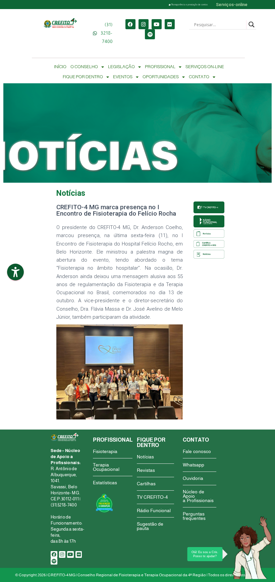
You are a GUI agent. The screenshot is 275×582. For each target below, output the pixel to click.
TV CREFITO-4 (152, 497)
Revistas (146, 470)
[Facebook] (130, 24)
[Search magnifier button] (251, 24)
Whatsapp (193, 464)
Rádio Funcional (154, 510)
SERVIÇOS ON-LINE (204, 66)
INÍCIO (60, 66)
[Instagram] (144, 24)
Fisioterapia (105, 451)
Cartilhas (146, 483)
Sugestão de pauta (150, 526)
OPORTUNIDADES (161, 76)
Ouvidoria (193, 478)
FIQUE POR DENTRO (83, 76)
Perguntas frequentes (194, 516)
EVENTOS (122, 76)
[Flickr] (170, 24)
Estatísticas (105, 482)
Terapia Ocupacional (106, 467)
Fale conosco (197, 451)
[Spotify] (150, 34)
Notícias (145, 456)
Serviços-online (232, 4)
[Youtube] (157, 24)
